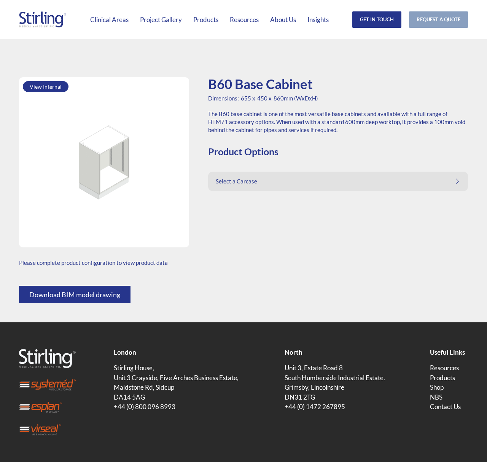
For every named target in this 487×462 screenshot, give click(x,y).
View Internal (46, 86)
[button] (338, 181)
